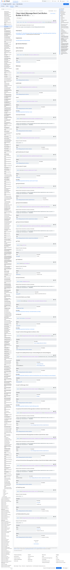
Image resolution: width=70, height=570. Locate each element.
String (17, 256)
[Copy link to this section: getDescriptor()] (24, 50)
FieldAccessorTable (20, 308)
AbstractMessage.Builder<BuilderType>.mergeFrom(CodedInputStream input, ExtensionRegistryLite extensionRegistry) (36, 375)
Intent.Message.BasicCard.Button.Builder (24, 108)
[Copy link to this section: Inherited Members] (28, 43)
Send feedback (52, 13)
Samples (16, 6)
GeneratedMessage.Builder (21, 34)
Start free (66, 4)
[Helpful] (54, 11)
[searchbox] (6, 9)
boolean (17, 325)
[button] (6, 489)
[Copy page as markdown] (33, 15)
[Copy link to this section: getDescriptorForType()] (27, 166)
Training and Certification (46, 562)
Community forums (31, 556)
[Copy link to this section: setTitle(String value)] (26, 487)
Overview (2, 6)
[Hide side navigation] (11, 568)
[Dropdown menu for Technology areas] (19, 1)
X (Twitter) (57, 559)
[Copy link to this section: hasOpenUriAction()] (25, 277)
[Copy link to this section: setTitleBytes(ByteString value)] (30, 514)
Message (38, 396)
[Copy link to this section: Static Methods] (25, 48)
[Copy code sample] (55, 21)
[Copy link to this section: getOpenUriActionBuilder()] (28, 202)
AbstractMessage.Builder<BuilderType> (49, 33)
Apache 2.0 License (16, 548)
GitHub (43, 556)
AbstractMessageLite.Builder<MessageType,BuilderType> (32, 33)
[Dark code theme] (54, 21)
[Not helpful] (56, 11)
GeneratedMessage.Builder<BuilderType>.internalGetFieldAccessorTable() (28, 311)
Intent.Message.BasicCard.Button (22, 80)
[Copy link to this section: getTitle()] (21, 241)
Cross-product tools (25, 1)
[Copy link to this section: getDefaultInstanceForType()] (30, 152)
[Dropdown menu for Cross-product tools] (29, 1)
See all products (16, 556)
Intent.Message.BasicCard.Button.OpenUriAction (25, 199)
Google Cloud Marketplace (18, 559)
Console (55, 1)
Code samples (44, 559)
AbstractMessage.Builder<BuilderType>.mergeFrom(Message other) (27, 406)
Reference (12, 6)
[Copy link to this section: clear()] (20, 97)
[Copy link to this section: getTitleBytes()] (23, 259)
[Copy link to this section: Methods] (22, 66)
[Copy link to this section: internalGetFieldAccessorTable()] (31, 297)
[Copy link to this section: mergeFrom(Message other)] (29, 385)
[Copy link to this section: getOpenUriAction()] (25, 183)
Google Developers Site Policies (29, 548)
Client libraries (19, 4)
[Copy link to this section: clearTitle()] (21, 134)
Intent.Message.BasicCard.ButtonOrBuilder (23, 40)
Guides (7, 6)
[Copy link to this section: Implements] (23, 38)
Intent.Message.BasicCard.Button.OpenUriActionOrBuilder (27, 238)
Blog (56, 556)
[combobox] (46, 1)
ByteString (18, 274)
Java (14, 4)
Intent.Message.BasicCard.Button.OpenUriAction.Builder (27, 218)
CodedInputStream (40, 363)
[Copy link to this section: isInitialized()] (22, 314)
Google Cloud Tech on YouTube (60, 562)
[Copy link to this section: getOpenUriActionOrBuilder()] (30, 222)
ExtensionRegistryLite (41, 365)
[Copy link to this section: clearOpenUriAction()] (26, 114)
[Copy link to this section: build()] (19, 69)
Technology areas (15, 1)
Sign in (68, 1)
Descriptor (18, 177)
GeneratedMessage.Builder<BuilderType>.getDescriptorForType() (27, 180)
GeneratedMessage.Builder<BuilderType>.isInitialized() (25, 329)
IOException (18, 381)
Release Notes (30, 559)
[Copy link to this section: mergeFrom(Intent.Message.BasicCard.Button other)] (40, 332)
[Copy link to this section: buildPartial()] (22, 83)
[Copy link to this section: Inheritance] (23, 30)
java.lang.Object (18, 33)
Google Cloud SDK (7, 4)
